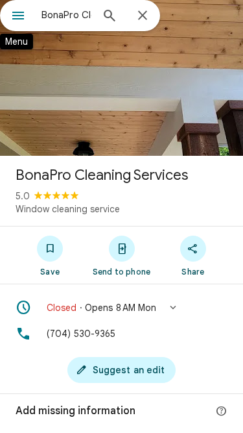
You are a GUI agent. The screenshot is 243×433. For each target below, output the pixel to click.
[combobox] (66, 15)
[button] (121, 308)
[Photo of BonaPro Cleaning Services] (121, 78)
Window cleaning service (68, 209)
